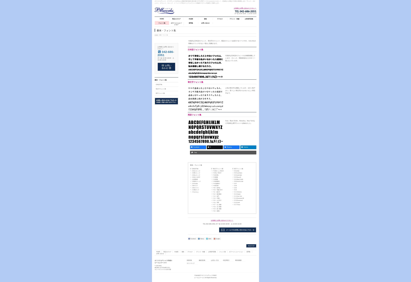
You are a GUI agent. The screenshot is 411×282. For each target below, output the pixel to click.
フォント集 (222, 252)
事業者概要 (238, 260)
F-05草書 (215, 179)
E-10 (235, 189)
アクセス (190, 252)
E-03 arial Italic (238, 175)
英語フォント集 (194, 115)
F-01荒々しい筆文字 (218, 171)
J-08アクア (195, 185)
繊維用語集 (202, 260)
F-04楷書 (215, 177)
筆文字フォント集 (195, 82)
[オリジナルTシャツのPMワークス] (164, 11)
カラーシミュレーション (236, 252)
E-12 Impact (237, 194)
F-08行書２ (216, 185)
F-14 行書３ (216, 198)
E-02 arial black (238, 173)
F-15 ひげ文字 (217, 200)
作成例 (176, 252)
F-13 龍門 (216, 196)
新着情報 (189, 260)
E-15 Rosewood (238, 200)
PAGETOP (251, 246)
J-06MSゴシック (196, 181)
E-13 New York (238, 196)
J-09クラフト (195, 187)
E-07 (235, 183)
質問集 (248, 252)
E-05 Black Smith (238, 179)
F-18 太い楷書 (217, 206)
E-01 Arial (236, 171)
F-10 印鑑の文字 (218, 189)
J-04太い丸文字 (196, 177)
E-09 (235, 187)
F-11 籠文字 (216, 192)
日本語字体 (195, 168)
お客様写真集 (212, 252)
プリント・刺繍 (200, 252)
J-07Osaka (195, 183)
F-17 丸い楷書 (217, 204)
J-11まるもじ (195, 192)
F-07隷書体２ (216, 183)
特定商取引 (226, 260)
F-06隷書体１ (216, 181)
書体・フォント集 (196, 165)
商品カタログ (167, 252)
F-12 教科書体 (217, 194)
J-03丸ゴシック (196, 175)
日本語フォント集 (195, 50)
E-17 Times (237, 204)
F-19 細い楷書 (217, 208)
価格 (183, 252)
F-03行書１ (216, 175)
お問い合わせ (160, 253)
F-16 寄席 (216, 202)
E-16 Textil (237, 202)
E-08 (235, 185)
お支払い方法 (215, 260)
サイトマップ (190, 263)
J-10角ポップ (195, 189)
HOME (158, 252)
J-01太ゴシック (196, 171)
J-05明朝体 (195, 179)
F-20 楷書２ (216, 211)
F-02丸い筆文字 (217, 173)
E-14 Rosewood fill (239, 198)
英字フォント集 (238, 168)
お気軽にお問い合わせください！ (222, 220)
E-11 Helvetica (238, 192)
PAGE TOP (401, 272)
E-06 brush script (238, 181)
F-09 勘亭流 (216, 187)
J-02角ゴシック (196, 173)
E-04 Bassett (237, 177)
